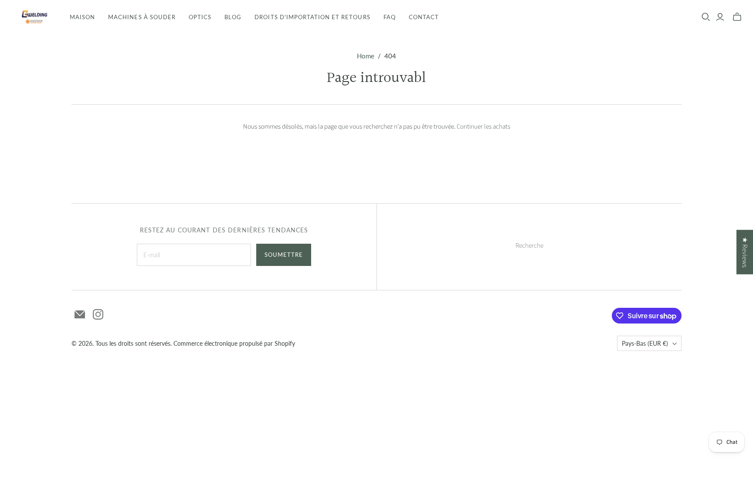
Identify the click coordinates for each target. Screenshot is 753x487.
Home (365, 56)
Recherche (529, 245)
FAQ (389, 17)
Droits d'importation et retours (312, 17)
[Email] (80, 314)
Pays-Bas (645, 343)
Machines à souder (142, 17)
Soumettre (284, 254)
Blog (232, 17)
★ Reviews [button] (745, 252)
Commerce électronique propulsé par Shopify (234, 343)
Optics (200, 17)
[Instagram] (98, 314)
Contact (424, 17)
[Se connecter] (720, 17)
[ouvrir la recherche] (706, 17)
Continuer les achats (483, 126)
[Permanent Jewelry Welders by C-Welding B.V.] (33, 17)
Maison (82, 17)
